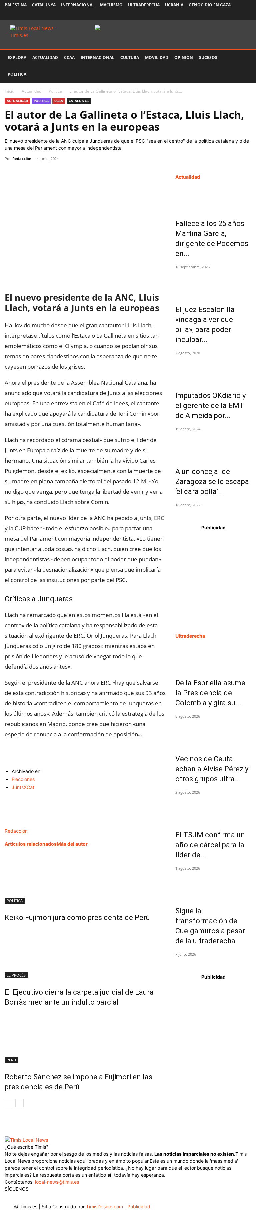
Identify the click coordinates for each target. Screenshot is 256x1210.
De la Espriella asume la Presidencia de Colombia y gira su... (210, 693)
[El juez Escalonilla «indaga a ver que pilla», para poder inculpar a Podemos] (213, 284)
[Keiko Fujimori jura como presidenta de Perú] (85, 879)
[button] (243, 58)
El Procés (16, 975)
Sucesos (208, 57)
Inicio (9, 91)
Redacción (21, 158)
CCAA (69, 57)
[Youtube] (235, 15)
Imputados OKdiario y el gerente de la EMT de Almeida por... (210, 405)
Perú (11, 1059)
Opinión (183, 57)
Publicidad (138, 1206)
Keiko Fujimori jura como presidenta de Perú (77, 917)
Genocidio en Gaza (210, 5)
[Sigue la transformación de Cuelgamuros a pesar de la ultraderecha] (213, 885)
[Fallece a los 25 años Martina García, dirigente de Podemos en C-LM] (213, 198)
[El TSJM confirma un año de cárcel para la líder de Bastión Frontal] (213, 809)
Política (17, 74)
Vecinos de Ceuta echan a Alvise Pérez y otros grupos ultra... (211, 769)
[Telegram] (57, 173)
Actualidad (45, 57)
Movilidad (156, 57)
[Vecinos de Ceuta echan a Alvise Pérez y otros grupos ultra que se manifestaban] (213, 733)
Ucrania (174, 5)
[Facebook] (202, 15)
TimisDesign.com (105, 1206)
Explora (17, 57)
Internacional (78, 5)
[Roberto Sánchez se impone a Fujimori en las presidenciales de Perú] (85, 1038)
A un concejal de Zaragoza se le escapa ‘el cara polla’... (212, 481)
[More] (73, 173)
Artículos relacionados (31, 844)
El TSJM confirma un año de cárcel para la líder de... (210, 845)
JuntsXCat (23, 787)
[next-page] (19, 1103)
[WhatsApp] (42, 173)
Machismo (111, 5)
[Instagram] (213, 15)
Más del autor (72, 844)
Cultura (129, 57)
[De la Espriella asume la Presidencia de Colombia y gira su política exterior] (213, 657)
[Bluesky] (246, 15)
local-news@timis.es (57, 1182)
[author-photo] (19, 824)
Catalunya (44, 5)
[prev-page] (9, 1103)
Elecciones (23, 779)
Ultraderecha (144, 5)
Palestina (16, 5)
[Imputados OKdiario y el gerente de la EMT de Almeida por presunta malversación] (213, 370)
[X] (224, 15)
